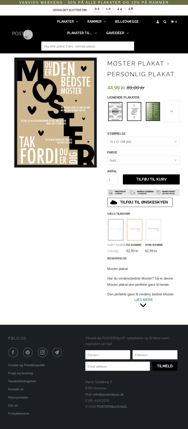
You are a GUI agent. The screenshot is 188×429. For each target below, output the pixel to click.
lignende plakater (123, 97)
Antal (112, 171)
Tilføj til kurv (151, 179)
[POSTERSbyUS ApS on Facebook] (14, 352)
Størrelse (116, 133)
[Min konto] (158, 22)
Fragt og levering (20, 373)
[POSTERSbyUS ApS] (22, 34)
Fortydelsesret (18, 413)
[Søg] (165, 22)
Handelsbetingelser (22, 381)
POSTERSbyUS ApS (111, 406)
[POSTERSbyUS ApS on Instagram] (43, 352)
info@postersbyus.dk (108, 394)
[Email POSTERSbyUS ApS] (58, 352)
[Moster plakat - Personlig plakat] (55, 112)
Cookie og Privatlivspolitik (26, 365)
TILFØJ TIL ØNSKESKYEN (144, 202)
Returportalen (18, 397)
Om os (13, 405)
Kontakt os (16, 389)
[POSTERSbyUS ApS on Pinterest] (28, 352)
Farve (112, 152)
